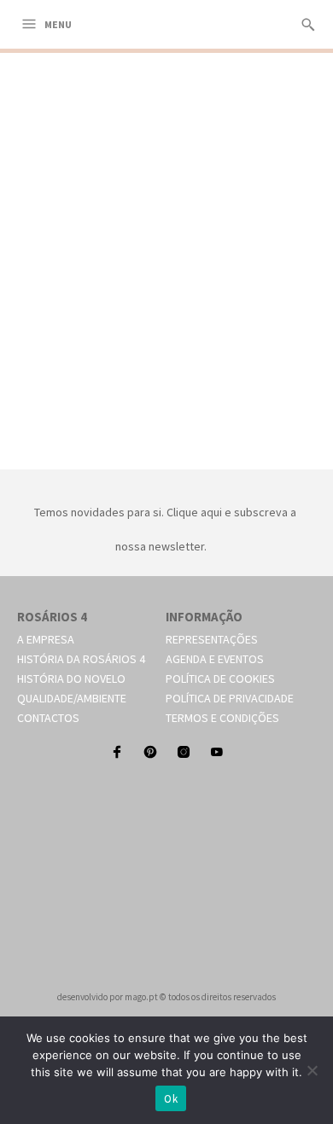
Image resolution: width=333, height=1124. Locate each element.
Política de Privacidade (230, 698)
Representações (212, 639)
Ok (171, 1099)
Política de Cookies (220, 678)
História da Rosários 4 (81, 659)
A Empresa (45, 639)
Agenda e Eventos (215, 659)
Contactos (48, 717)
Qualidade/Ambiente (71, 698)
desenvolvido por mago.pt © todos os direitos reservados (166, 997)
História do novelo (71, 678)
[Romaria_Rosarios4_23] (166, 449)
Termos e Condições (222, 717)
